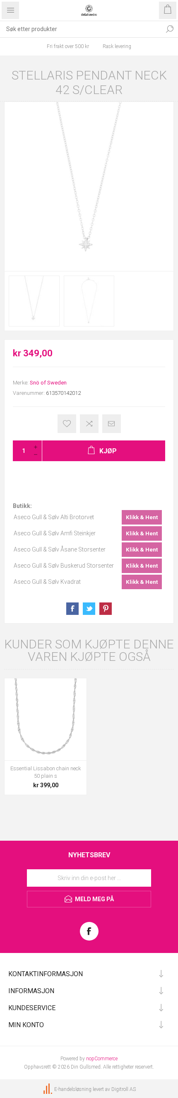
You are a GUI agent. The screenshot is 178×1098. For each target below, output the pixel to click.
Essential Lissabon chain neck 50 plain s (45, 772)
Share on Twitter (89, 608)
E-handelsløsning (72, 1089)
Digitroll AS (123, 1089)
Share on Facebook (72, 608)
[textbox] (80, 29)
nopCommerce (102, 1059)
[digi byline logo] (48, 1089)
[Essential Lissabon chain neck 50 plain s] (46, 719)
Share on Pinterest (105, 608)
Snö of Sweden (48, 383)
